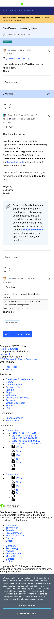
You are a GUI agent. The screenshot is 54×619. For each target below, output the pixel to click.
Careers (10, 538)
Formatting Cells (15, 162)
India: (24, 438)
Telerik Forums (11, 10)
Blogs (9, 392)
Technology (12, 527)
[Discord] (13, 469)
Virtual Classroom (15, 402)
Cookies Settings (27, 613)
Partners (10, 400)
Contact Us (12, 430)
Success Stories (14, 417)
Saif (9, 50)
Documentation (14, 384)
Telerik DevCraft (9, 348)
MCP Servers (7, 359)
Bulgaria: (26, 441)
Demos (9, 381)
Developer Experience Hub (20, 379)
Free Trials (11, 366)
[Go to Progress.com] (9, 507)
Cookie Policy (24, 594)
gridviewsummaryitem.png (17, 58)
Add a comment (12, 82)
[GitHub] (13, 466)
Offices (10, 540)
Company (11, 525)
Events (9, 405)
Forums (10, 389)
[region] (27, 596)
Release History (14, 387)
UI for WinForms (27, 10)
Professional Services (17, 397)
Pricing (9, 369)
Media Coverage (15, 535)
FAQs (8, 408)
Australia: (26, 443)
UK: (24, 435)
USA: (24, 433)
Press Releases (14, 532)
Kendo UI (5, 354)
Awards (10, 530)
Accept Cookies (27, 605)
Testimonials (12, 420)
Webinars (11, 394)
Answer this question (17, 334)
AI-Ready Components (27, 359)
